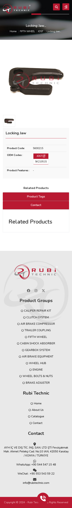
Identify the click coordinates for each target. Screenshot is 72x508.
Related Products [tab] (36, 188)
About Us (38, 410)
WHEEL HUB (37, 363)
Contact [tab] (36, 205)
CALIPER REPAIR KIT (37, 311)
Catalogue (37, 416)
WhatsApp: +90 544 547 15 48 (36, 464)
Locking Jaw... (54, 31)
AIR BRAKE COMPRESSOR (37, 324)
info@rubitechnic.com (36, 483)
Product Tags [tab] (36, 197)
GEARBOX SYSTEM (37, 350)
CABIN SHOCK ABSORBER (37, 343)
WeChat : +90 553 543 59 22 (36, 473)
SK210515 (41, 161)
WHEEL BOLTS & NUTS (38, 376)
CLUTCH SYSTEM (37, 317)
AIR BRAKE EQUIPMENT (37, 356)
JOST (40, 31)
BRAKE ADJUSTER (38, 383)
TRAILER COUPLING (38, 330)
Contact (37, 423)
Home (13, 31)
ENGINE (37, 369)
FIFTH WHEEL (27, 31)
